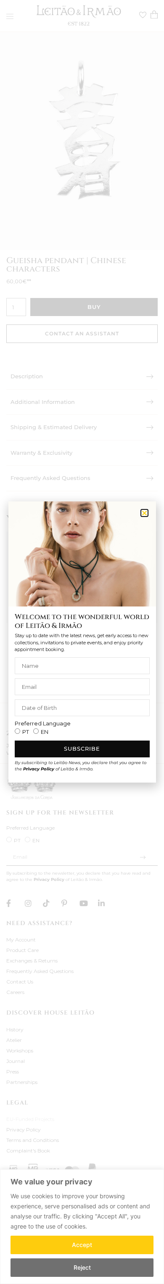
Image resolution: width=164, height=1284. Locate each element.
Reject (82, 1267)
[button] (144, 513)
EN (44, 731)
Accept (82, 1244)
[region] (82, 1226)
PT (25, 731)
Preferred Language (43, 723)
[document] (82, 642)
